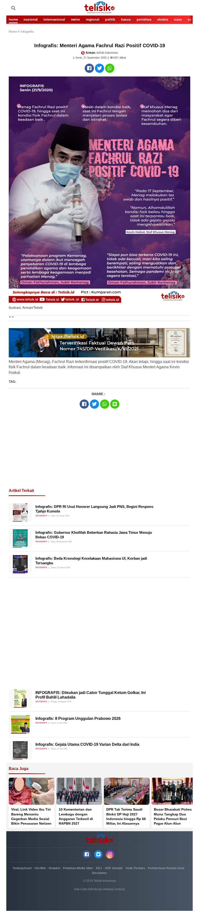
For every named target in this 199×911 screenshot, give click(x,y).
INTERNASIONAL (54, 19)
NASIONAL (31, 19)
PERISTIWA (144, 19)
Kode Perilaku (135, 868)
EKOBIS (162, 19)
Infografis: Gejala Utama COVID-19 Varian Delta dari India (87, 744)
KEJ (99, 868)
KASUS (126, 19)
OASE (178, 19)
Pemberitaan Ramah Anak (166, 868)
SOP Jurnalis (114, 868)
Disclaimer (99, 873)
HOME (13, 19)
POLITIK (110, 19)
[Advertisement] (99, 457)
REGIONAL (92, 19)
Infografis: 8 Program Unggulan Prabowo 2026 (78, 718)
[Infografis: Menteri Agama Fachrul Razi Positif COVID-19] (89, 68)
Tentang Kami (22, 868)
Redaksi (54, 868)
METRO (75, 19)
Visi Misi (40, 868)
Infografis (27, 31)
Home (13, 31)
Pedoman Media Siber (78, 868)
